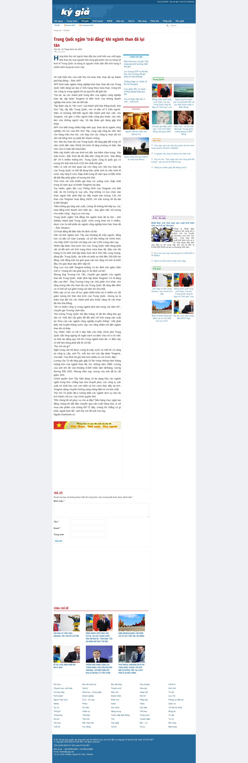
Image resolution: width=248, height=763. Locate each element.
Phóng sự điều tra (175, 700)
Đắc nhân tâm (88, 723)
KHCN (109, 21)
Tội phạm (86, 715)
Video (142, 704)
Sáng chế (144, 692)
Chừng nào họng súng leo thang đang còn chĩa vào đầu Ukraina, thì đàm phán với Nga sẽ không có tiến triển (99, 668)
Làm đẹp (143, 708)
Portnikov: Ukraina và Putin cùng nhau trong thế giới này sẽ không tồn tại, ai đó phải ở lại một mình (131, 668)
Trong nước (72, 21)
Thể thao (143, 711)
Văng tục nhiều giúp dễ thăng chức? (170, 167)
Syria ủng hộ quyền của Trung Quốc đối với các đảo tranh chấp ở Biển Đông (183, 103)
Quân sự (172, 704)
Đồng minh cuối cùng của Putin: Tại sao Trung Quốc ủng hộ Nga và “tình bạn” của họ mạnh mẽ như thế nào (99, 637)
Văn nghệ (180, 21)
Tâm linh (86, 719)
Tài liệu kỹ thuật (175, 708)
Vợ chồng (86, 727)
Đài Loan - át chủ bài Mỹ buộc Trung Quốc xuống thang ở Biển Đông (183, 130)
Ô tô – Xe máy (88, 700)
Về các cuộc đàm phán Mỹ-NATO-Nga (64, 666)
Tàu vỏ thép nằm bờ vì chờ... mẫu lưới (134, 100)
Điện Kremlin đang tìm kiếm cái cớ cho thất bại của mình (131, 634)
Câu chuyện (145, 684)
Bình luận (59, 501)
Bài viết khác (116, 684)
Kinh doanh (98, 21)
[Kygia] (74, 11)
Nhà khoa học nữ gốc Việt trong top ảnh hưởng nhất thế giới (136, 64)
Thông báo (58, 715)
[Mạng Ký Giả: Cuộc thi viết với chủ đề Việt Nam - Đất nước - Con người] (87, 425)
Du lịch (56, 719)
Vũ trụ (142, 727)
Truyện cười (116, 688)
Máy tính (114, 692)
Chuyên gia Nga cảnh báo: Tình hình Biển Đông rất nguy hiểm (162, 129)
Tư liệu (171, 715)
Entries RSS (70, 25)
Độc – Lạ (143, 723)
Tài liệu (57, 25)
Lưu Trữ (171, 696)
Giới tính (172, 688)
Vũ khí (114, 727)
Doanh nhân (116, 696)
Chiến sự (86, 711)
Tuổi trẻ (57, 727)
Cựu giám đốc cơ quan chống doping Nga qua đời (135, 91)
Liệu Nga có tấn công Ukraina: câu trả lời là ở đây (66, 634)
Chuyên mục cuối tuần (63, 688)
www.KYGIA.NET (82, 745)
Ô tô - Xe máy (159, 218)
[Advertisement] (87, 463)
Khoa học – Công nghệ (91, 692)
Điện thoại (172, 727)
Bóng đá (171, 711)
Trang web (59, 534)
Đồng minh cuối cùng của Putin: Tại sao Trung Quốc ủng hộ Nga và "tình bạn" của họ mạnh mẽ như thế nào (162, 105)
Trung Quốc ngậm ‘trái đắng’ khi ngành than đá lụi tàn (99, 42)
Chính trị (172, 684)
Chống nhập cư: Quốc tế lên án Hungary (135, 82)
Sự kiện (85, 708)
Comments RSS (87, 25)
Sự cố (56, 708)
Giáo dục (120, 21)
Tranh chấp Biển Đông (120, 715)
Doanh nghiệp (88, 696)
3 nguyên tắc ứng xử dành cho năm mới (172, 153)
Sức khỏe (115, 708)
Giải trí (131, 21)
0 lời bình (61, 52)
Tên (56, 522)
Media (56, 704)
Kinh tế (143, 696)
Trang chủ (57, 30)
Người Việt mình (61, 700)
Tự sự (171, 719)
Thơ (113, 719)
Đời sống (142, 21)
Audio (113, 704)
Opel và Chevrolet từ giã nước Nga (170, 261)
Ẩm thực (57, 684)
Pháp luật (167, 21)
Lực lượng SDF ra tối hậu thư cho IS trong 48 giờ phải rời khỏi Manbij (136, 74)
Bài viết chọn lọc (89, 684)
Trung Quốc (158, 79)
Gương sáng (59, 692)
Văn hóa (157, 140)
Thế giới (85, 21)
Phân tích (155, 21)
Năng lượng (116, 711)
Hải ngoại (58, 21)
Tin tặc (171, 692)
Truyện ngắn (145, 719)
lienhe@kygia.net (67, 752)
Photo (84, 704)
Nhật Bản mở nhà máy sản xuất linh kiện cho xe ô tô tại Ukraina (172, 224)
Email (57, 528)
